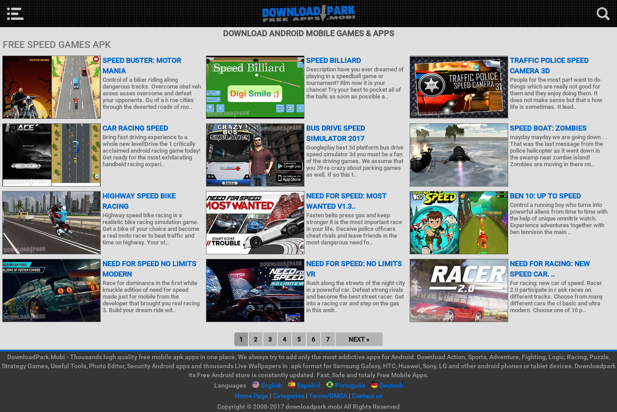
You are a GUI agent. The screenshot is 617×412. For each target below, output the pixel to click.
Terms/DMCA (328, 395)
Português (350, 385)
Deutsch (391, 385)
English (271, 385)
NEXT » (359, 339)
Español (308, 385)
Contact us (367, 395)
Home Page (251, 395)
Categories (288, 395)
